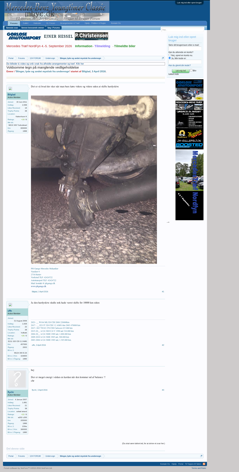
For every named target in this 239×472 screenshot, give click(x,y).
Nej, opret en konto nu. (182, 55)
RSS (204, 464)
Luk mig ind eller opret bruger (189, 3)
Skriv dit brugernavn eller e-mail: (183, 45)
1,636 (24, 324)
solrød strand (21, 411)
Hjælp (174, 464)
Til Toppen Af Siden (193, 464)
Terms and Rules (199, 468)
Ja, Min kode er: (178, 58)
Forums (13, 23)
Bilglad (86, 71)
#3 (163, 390)
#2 (163, 345)
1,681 (24, 402)
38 (26, 111)
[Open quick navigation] (163, 58)
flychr (11, 392)
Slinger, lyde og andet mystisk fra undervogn (42, 71)
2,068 (24, 105)
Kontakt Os (116, 23)
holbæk (24, 333)
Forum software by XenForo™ (28, 468)
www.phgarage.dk (38, 286)
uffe (10, 310)
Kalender (37, 23)
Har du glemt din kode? (179, 65)
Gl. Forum (50, 23)
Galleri (25, 23)
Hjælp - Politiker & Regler (95, 23)
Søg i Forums (53, 28)
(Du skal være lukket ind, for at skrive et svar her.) (143, 443)
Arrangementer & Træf (69, 23)
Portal (180, 464)
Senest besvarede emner (32, 28)
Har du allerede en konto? (180, 52)
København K (21, 116)
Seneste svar (12, 28)
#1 (163, 292)
